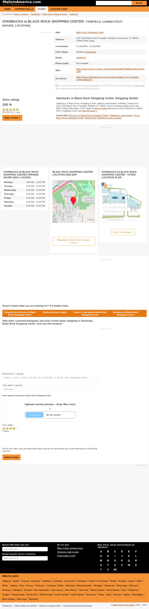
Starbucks (81, 57)
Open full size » (123, 232)
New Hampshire (41, 590)
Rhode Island (46, 594)
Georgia (122, 581)
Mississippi (122, 585)
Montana (6, 590)
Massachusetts (84, 585)
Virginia (126, 594)
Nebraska (17, 590)
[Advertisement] (26, 54)
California (46, 581)
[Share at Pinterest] (144, 20)
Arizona (25, 581)
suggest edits (139, 85)
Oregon (5, 594)
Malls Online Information (124, 605)
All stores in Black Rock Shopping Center (88, 115)
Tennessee (91, 594)
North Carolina (97, 590)
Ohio (123, 590)
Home (7, 9)
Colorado (57, 581)
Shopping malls (24, 9)
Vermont (117, 594)
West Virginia (8, 599)
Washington (137, 594)
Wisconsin (22, 599)
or (50, 406)
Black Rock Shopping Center (90, 32)
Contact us (7, 605)
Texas (101, 594)
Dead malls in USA (66, 556)
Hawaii (131, 581)
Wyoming (33, 599)
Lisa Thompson (92, 85)
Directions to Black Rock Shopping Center (125, 313)
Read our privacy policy (50, 605)
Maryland (70, 585)
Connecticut (70, 581)
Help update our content (26, 605)
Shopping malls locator (68, 552)
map (92, 41)
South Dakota (77, 594)
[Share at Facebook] (132, 20)
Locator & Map (58, 9)
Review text (12, 373)
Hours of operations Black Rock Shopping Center (90, 313)
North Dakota (113, 590)
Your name (12, 385)
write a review (100, 108)
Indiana (13, 585)
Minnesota (109, 585)
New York (83, 590)
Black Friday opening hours (70, 548)
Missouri (133, 585)
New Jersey (57, 590)
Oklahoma (133, 590)
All (115, 569)
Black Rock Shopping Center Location (103, 118)
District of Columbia (98, 581)
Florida (113, 581)
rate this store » (89, 111)
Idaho (139, 581)
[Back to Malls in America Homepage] (38, 3)
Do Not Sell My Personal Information (77, 606)
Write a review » (12, 118)
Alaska (16, 581)
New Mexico (71, 590)
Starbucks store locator (121, 115)
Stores (42, 9)
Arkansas (35, 581)
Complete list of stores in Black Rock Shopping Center (20, 313)
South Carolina (62, 594)
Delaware (82, 581)
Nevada (28, 590)
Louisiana (51, 585)
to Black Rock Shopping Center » (73, 241)
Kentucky (39, 585)
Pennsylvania (17, 594)
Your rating (7, 425)
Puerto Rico (32, 594)
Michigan (98, 585)
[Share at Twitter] (138, 20)
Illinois (5, 585)
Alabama (6, 581)
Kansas (29, 585)
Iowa (21, 585)
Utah (108, 594)
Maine (61, 585)
